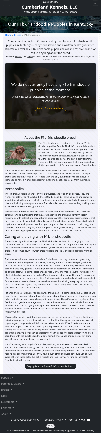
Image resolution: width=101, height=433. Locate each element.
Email (30, 56)
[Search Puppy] (95, 3)
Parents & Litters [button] (11, 383)
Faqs (4, 396)
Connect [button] (6, 408)
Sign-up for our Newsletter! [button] (50, 108)
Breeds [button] (5, 389)
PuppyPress (70, 430)
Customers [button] (8, 402)
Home (8, 34)
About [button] (5, 414)
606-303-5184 (51, 2)
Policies (18, 56)
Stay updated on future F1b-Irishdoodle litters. (50, 366)
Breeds (17, 34)
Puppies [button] (6, 377)
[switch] (50, 426)
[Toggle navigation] (6, 3)
